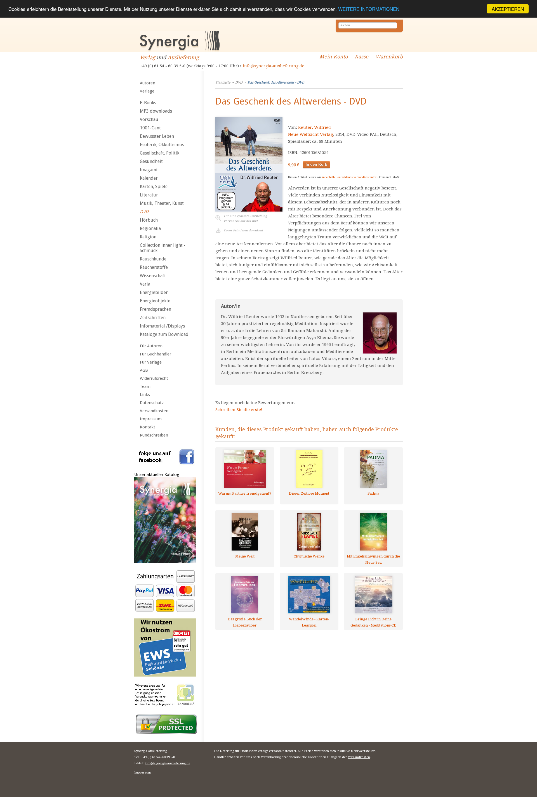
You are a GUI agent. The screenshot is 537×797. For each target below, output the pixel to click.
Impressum (151, 418)
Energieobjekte (155, 300)
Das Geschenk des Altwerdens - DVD (276, 82)
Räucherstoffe (154, 267)
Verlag (147, 57)
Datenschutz (152, 402)
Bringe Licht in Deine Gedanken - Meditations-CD (373, 622)
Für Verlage (151, 362)
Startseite (222, 82)
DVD (144, 211)
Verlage (147, 91)
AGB (144, 370)
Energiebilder (154, 292)
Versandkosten (154, 410)
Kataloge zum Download (164, 334)
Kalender (149, 178)
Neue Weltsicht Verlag (310, 134)
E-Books (148, 102)
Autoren (147, 83)
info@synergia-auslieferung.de (273, 66)
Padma (373, 493)
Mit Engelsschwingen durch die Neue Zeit (373, 559)
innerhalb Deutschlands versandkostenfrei (349, 177)
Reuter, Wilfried (314, 127)
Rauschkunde (153, 259)
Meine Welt (245, 556)
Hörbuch (149, 220)
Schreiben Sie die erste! (238, 409)
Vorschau (149, 119)
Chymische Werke (309, 556)
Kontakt (147, 427)
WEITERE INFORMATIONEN (368, 9)
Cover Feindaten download (243, 230)
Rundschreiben (154, 435)
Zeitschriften (153, 317)
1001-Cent (150, 128)
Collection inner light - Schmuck (162, 248)
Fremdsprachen (155, 309)
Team (145, 386)
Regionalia (150, 228)
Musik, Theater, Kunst (162, 203)
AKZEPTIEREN (508, 8)
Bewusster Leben (157, 136)
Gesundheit (151, 161)
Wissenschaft (153, 275)
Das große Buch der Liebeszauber (245, 622)
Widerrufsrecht (154, 378)
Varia (145, 284)
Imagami (148, 169)
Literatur (149, 195)
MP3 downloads (156, 111)
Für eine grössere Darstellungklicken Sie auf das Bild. (245, 218)
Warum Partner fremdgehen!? (244, 493)
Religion (148, 236)
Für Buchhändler (155, 354)
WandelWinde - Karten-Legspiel (309, 622)
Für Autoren (151, 345)
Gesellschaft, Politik (159, 153)
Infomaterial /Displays (162, 326)
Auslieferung (183, 57)
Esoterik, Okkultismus (162, 144)
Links (145, 394)
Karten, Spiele (154, 186)
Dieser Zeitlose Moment (309, 493)
